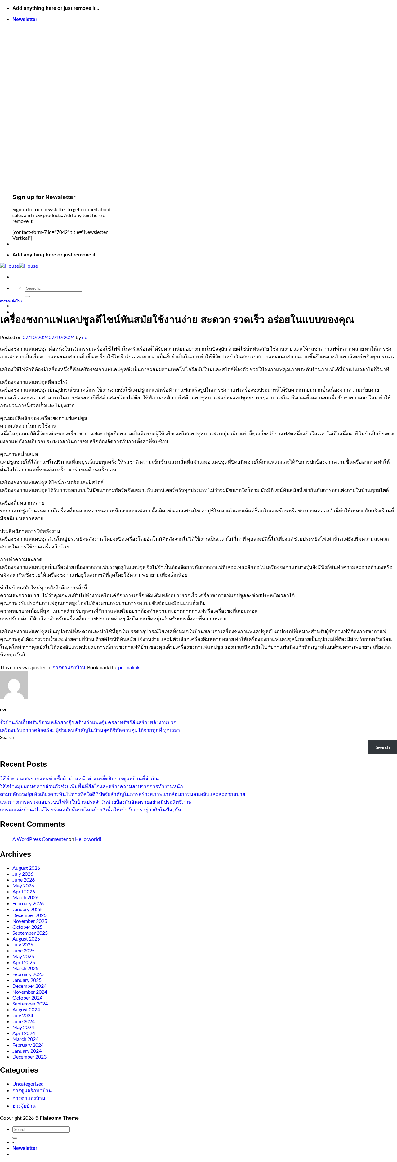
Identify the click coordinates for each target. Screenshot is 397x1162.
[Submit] (27, 296)
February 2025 (28, 974)
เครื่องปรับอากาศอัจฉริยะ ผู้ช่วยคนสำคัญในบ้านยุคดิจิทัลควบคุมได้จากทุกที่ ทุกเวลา (90, 730)
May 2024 (23, 1027)
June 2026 (23, 880)
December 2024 (29, 986)
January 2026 (27, 909)
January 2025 (27, 980)
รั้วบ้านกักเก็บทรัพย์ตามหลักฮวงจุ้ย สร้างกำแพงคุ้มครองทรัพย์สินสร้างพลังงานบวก (88, 722)
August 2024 (26, 1009)
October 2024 (27, 998)
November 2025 (29, 921)
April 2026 (23, 891)
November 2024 (29, 992)
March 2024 (25, 1039)
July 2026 (22, 874)
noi (85, 337)
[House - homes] (19, 266)
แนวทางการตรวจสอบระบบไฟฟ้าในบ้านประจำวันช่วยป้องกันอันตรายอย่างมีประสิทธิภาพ (96, 802)
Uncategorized (28, 1084)
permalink (129, 667)
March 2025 (25, 968)
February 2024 (28, 1045)
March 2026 (25, 897)
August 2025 (26, 939)
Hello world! (88, 839)
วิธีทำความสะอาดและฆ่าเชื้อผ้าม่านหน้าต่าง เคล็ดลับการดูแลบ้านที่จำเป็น (79, 778)
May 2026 (23, 885)
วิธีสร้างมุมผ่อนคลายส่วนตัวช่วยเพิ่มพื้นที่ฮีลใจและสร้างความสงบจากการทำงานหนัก (91, 786)
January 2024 (27, 1051)
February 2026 (28, 903)
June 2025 (23, 950)
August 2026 (26, 868)
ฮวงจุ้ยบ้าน (24, 1106)
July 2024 (22, 1015)
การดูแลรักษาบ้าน (32, 1090)
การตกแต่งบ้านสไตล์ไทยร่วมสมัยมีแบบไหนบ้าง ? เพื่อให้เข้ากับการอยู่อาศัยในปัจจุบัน (90, 809)
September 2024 (30, 1003)
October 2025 (27, 927)
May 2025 (23, 956)
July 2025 (22, 944)
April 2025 (23, 962)
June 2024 (23, 1021)
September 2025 (30, 933)
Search (7, 737)
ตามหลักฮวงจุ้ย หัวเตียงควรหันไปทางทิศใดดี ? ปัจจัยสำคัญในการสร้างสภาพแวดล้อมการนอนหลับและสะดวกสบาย (122, 794)
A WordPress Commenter (40, 839)
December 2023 (29, 1057)
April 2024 (23, 1033)
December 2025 (29, 915)
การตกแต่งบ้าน (11, 301)
